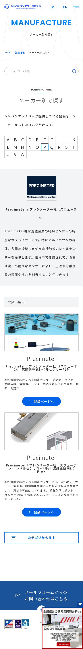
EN (65, 6)
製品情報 (20, 53)
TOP (7, 53)
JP (52, 6)
